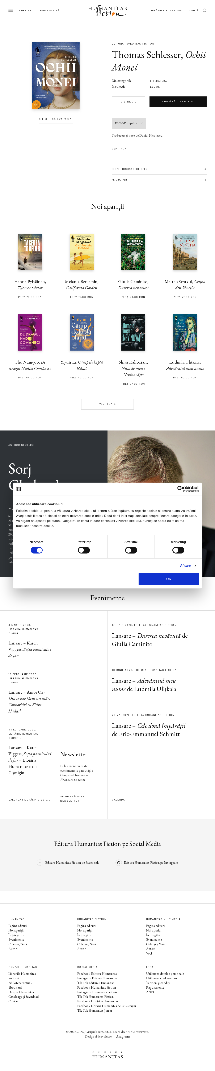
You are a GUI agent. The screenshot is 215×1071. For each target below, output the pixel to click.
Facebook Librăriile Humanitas (97, 1001)
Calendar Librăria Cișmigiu (29, 799)
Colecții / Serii (17, 944)
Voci (149, 953)
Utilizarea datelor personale (165, 973)
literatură (158, 81)
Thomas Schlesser (146, 54)
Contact (14, 1001)
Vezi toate (107, 404)
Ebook (155, 87)
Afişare (185, 565)
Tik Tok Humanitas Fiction (95, 996)
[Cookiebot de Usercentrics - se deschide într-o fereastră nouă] (180, 489)
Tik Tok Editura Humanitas (95, 983)
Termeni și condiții (158, 983)
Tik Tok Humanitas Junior (95, 1010)
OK (168, 579)
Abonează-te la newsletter (72, 798)
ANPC (151, 992)
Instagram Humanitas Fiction (97, 992)
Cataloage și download (23, 996)
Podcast (13, 978)
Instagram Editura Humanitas (97, 978)
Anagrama (123, 1036)
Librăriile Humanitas (166, 10)
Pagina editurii (17, 926)
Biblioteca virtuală (20, 983)
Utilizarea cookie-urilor (161, 978)
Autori (12, 949)
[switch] (84, 550)
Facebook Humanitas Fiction (96, 987)
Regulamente (155, 987)
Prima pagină (49, 10)
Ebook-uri (15, 987)
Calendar (119, 799)
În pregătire (16, 935)
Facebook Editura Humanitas (97, 973)
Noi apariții (16, 930)
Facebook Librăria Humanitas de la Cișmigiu (106, 1006)
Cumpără (178, 101)
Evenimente (16, 939)
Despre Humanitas (21, 992)
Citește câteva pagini (56, 119)
